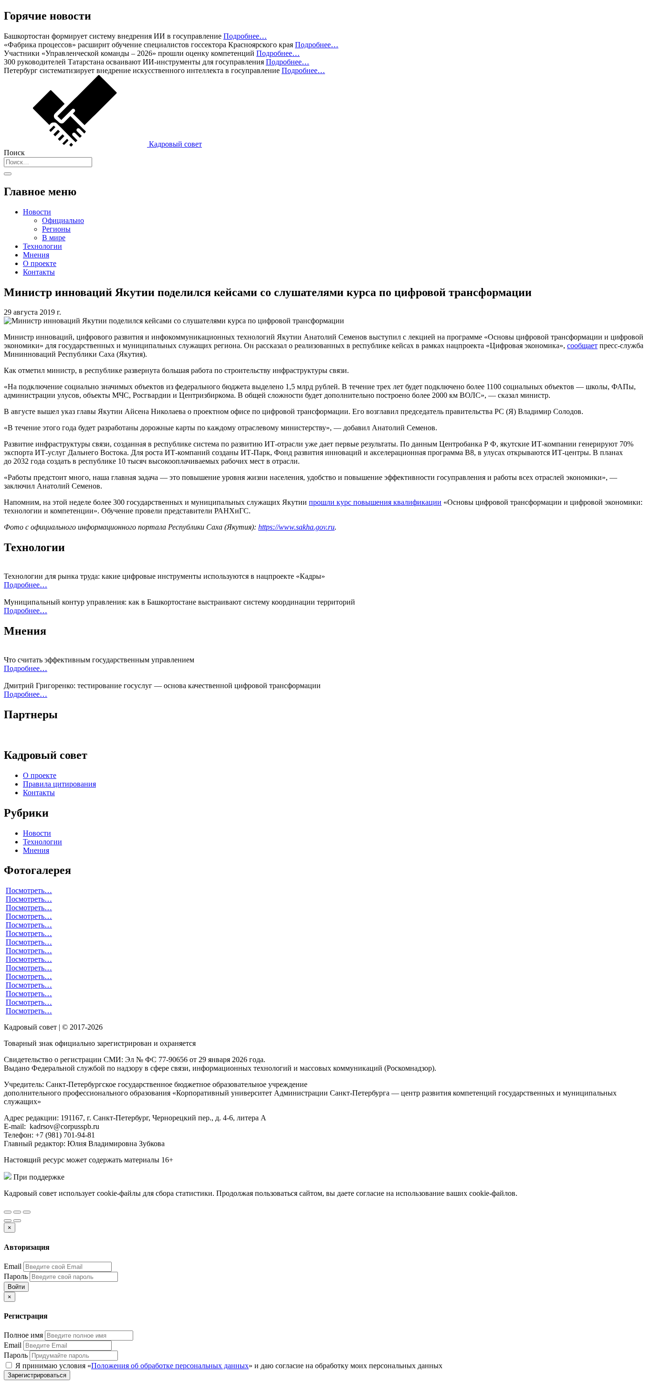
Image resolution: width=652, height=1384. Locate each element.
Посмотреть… (29, 890)
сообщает (582, 345)
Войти (16, 1286)
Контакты (39, 272)
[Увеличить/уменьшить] (27, 1212)
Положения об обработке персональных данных (170, 1366)
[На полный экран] (17, 1212)
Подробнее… (245, 36)
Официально (63, 220)
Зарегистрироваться (37, 1375)
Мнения (36, 255)
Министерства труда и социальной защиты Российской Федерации (175, 1177)
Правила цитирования (59, 784)
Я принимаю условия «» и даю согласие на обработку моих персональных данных (227, 1366)
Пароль (16, 1276)
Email (12, 1266)
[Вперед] (17, 1220)
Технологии (42, 246)
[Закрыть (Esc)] (7, 1212)
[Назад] (7, 1220)
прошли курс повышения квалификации (375, 502)
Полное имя (23, 1335)
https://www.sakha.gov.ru (296, 527)
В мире (53, 238)
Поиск (14, 153)
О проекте (39, 263)
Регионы (56, 229)
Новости (37, 212)
